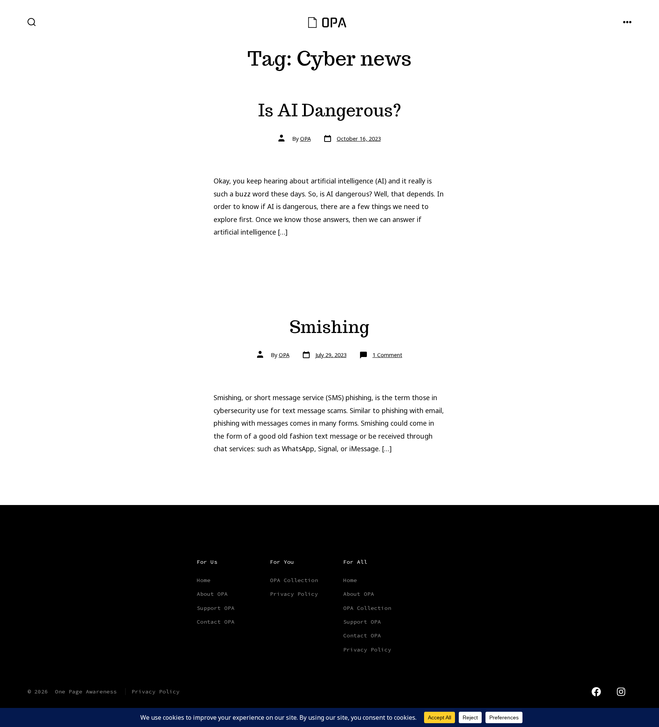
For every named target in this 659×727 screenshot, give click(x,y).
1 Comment (387, 355)
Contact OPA (216, 621)
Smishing (329, 327)
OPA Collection (294, 580)
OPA (305, 138)
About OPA (212, 593)
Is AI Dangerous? (329, 110)
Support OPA (216, 608)
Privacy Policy (294, 593)
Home (204, 580)
